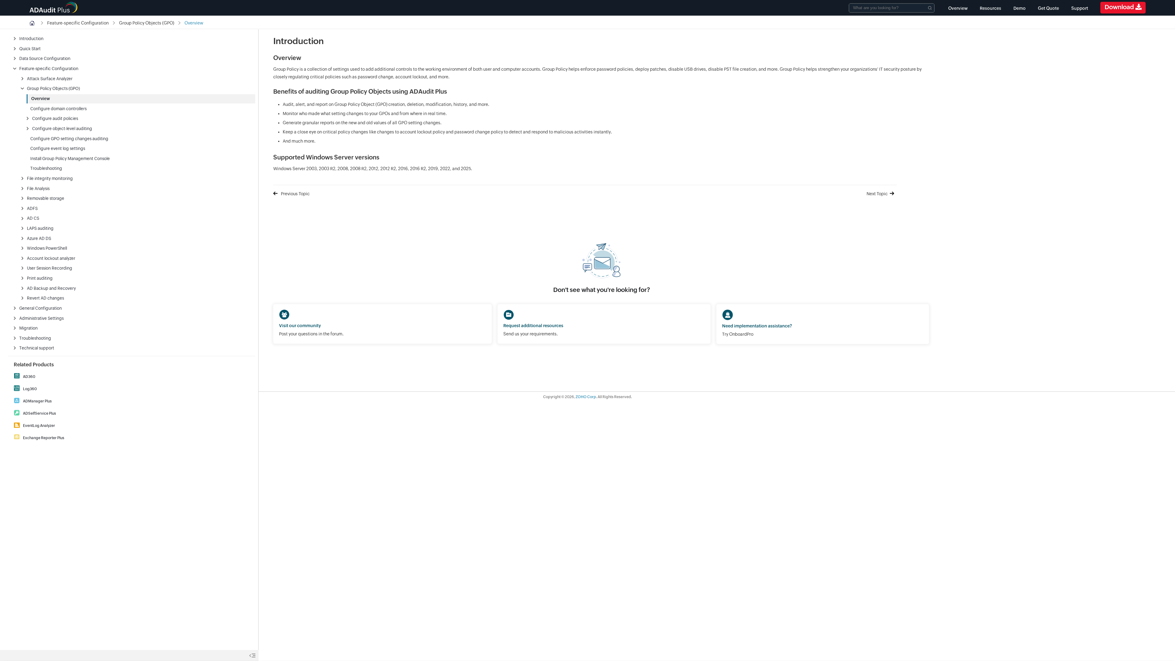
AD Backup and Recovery (51, 288)
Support (1079, 8)
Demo (1019, 8)
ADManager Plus (37, 401)
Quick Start (30, 48)
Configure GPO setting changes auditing (69, 138)
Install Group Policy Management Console (70, 158)
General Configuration (40, 308)
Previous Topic (295, 193)
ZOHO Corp (586, 397)
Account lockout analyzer (51, 258)
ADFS (32, 208)
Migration (28, 328)
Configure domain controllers (58, 108)
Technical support (36, 347)
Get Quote (1048, 8)
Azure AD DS (39, 238)
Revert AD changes (45, 298)
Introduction (31, 38)
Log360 (30, 389)
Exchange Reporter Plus (43, 438)
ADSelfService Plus (39, 413)
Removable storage (45, 198)
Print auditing (40, 278)
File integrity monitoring (50, 178)
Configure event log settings (57, 148)
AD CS (33, 218)
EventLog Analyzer (39, 426)
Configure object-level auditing (62, 128)
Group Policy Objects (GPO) (53, 88)
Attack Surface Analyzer (50, 78)
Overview (958, 8)
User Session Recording (49, 268)
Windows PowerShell (47, 248)
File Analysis (38, 188)
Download (1120, 6)
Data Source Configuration (44, 58)
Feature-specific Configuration (48, 68)
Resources (990, 8)
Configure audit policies (55, 118)
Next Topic (877, 193)
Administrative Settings (41, 318)
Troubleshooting (46, 168)
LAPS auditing (40, 228)
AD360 (29, 377)
